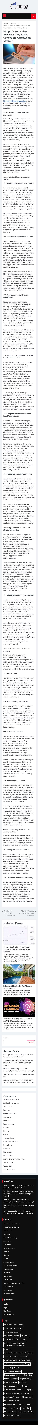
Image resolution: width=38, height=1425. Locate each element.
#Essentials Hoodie (11, 1336)
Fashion (6, 1128)
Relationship (8, 1155)
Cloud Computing (10, 1114)
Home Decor (8, 1145)
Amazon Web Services (11, 1100)
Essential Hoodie (10, 1404)
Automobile (7, 1107)
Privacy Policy (8, 1315)
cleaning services (10, 1382)
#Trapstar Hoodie (11, 1364)
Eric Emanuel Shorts (11, 1401)
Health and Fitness (10, 1142)
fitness (21, 1404)
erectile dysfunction (11, 1397)
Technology (7, 1166)
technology (8, 1416)
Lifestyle (6, 1149)
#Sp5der (23, 1357)
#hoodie (7, 1349)
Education (7, 1121)
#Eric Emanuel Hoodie (12, 1328)
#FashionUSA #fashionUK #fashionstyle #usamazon (14, 1344)
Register (6, 1308)
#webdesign (25, 1364)
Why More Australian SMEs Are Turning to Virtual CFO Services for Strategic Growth (18, 1062)
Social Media (8, 1162)
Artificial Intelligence (11, 1103)
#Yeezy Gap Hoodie (11, 1368)
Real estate (7, 1152)
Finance (6, 1131)
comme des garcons (11, 1386)
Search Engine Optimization (13, 1159)
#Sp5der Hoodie (10, 1360)
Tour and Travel (9, 1169)
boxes (6, 1379)
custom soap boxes (11, 1393)
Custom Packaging (24, 1390)
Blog (30, 1375)
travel (17, 1416)
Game (5, 1135)
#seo (16, 1357)
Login (5, 1304)
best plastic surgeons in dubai (15, 1375)
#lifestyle (8, 1357)
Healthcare (15, 1408)
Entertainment (8, 1124)
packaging (26, 1408)
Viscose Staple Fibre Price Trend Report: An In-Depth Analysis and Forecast (16, 949)
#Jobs (30, 1353)
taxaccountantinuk (25, 1412)
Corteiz (24, 1386)
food (28, 1404)
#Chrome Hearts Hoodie (13, 1325)
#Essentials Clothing (12, 1332)
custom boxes (9, 1390)
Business (6, 1110)
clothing (22, 1382)
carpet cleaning (25, 1379)
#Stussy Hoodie (25, 1360)
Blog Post (7, 1311)
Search (5, 1038)
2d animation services (12, 1371)
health (6, 1408)
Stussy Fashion (10, 1412)
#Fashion (25, 1336)
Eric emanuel (26, 1397)
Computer (7, 1117)
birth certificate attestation (14, 101)
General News (8, 1138)
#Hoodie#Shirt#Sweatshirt (15, 1353)
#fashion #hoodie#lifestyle (15, 1339)
